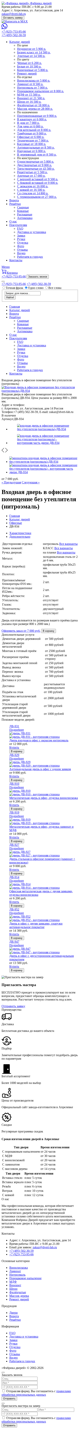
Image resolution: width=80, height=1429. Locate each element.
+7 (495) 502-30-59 (14, 35)
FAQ (20, 228)
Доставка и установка (31, 232)
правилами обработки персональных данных (36, 1392)
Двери (13, 1312)
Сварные (23, 207)
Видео (21, 253)
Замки (21, 235)
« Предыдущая (11, 482)
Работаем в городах (30, 256)
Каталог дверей (19, 41)
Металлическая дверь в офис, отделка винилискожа (43, 798)
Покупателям (18, 225)
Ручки (21, 239)
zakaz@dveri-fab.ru (14, 13)
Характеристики (20, 533)
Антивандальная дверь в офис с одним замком (40, 769)
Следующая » (31, 482)
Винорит (15, 1285)
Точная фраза (15, 287)
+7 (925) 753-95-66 (14, 31)
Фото (20, 246)
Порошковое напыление (25, 1278)
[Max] (15, 21)
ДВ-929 (14, 755)
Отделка (22, 242)
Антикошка (24, 218)
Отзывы (22, 249)
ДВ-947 (14, 941)
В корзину (48, 630)
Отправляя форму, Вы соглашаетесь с (36, 1392)
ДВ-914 (14, 877)
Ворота (14, 200)
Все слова (54, 287)
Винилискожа (18, 1267)
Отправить (9, 1398)
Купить (14, 747)
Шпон (13, 1288)
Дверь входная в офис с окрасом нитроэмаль (38, 740)
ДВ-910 (14, 783)
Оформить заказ (21, 630)
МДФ (13, 1281)
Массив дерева (19, 1295)
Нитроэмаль (17, 1274)
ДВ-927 (14, 845)
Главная (14, 306)
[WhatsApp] (4, 28)
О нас (13, 221)
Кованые (23, 211)
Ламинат (15, 1271)
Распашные (24, 214)
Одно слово (35, 287)
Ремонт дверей (19, 1299)
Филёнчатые (17, 1292)
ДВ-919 (14, 812)
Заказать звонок (37, 276)
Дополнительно (19, 536)
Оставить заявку (13, 17)
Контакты (15, 260)
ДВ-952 (14, 909)
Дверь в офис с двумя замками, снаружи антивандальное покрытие (36, 925)
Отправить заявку (13, 1006)
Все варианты (68, 543)
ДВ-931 (14, 726)
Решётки (15, 204)
